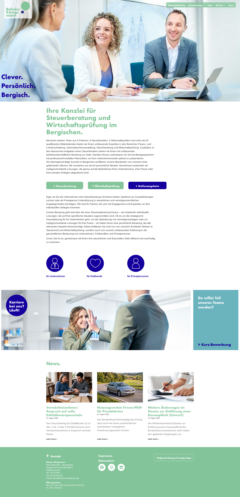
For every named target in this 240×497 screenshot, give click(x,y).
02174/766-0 (55, 473)
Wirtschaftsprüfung (176, 4)
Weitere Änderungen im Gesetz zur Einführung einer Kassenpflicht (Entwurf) (169, 410)
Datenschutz (106, 460)
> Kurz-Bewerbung (214, 343)
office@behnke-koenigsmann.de (65, 478)
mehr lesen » (51, 439)
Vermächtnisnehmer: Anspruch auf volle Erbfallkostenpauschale (64, 410)
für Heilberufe (94, 276)
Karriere (219, 4)
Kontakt (56, 456)
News (231, 4)
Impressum (105, 455)
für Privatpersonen (138, 276)
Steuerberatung (195, 4)
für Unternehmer (55, 276)
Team (210, 4)
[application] (203, 4)
